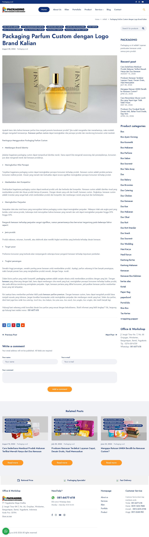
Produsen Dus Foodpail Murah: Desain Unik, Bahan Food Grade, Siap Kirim (134, 111)
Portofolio (125, 302)
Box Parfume (126, 153)
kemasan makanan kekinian (16, 428)
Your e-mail (65, 357)
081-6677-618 (33, 310)
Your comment (7, 370)
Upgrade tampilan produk (16, 431)
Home (97, 19)
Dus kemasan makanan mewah (18, 426)
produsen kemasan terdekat (66, 431)
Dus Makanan (127, 211)
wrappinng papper (129, 318)
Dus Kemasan (127, 201)
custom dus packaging (75, 27)
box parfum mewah (11, 27)
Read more (13, 462)
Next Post (110, 334)
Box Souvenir (127, 163)
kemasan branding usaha (114, 426)
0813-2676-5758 (139, 509)
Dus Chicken (126, 195)
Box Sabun (125, 158)
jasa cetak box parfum (12, 30)
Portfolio (104, 508)
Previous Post (11, 334)
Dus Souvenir (127, 238)
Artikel (105, 19)
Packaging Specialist (76, 480)
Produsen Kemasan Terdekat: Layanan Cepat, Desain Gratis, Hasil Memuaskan (133, 80)
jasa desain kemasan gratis (66, 423)
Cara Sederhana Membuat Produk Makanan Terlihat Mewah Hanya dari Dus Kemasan (133, 69)
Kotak (123, 286)
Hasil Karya (126, 254)
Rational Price (27, 480)
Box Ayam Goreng (129, 136)
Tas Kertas (125, 313)
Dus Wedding (127, 243)
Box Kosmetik (127, 142)
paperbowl (126, 297)
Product (104, 512)
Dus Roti (124, 222)
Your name (6, 357)
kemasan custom (135, 426)
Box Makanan (127, 147)
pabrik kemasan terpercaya (66, 428)
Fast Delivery (125, 480)
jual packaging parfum (34, 30)
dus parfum (92, 27)
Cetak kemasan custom (64, 420)
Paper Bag (125, 292)
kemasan (5, 281)
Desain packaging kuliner (16, 423)
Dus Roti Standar (128, 227)
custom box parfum (55, 27)
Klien (103, 504)
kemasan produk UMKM (113, 428)
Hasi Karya (126, 249)
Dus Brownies (127, 185)
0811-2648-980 (137, 512)
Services (104, 501)
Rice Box (124, 308)
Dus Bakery (126, 179)
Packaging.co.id (22, 49)
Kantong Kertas (128, 259)
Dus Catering (127, 190)
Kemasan (125, 270)
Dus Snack (125, 233)
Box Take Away (128, 169)
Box (122, 131)
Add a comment (59, 389)
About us (104, 497)
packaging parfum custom (76, 30)
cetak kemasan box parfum (33, 27)
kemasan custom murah (64, 426)
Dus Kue (124, 206)
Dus (122, 174)
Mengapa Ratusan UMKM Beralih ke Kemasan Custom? (133, 90)
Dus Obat (125, 217)
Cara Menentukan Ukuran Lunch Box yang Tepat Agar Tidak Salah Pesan (133, 100)
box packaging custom (113, 420)
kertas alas (126, 281)
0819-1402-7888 (138, 506)
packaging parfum (54, 30)
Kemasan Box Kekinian (131, 276)
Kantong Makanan (129, 265)
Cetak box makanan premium (17, 420)
